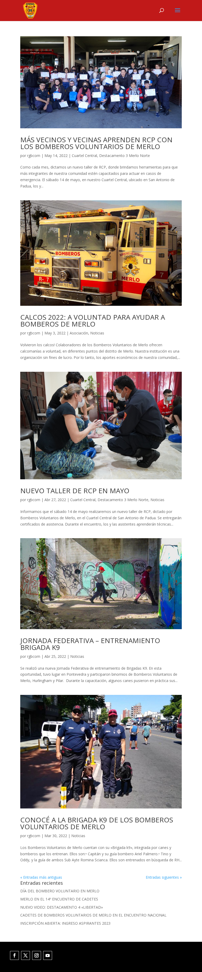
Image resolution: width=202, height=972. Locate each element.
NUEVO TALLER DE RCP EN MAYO (74, 490)
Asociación (79, 332)
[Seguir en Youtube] (47, 955)
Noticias (97, 332)
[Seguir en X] (25, 955)
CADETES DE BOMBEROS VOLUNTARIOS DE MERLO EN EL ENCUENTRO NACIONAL (93, 915)
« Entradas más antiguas (41, 877)
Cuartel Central (84, 155)
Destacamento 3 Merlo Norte (124, 155)
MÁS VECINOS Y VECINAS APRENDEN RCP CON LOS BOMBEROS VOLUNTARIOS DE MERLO (96, 143)
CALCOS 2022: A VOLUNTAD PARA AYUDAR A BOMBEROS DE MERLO (92, 320)
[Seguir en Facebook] (14, 955)
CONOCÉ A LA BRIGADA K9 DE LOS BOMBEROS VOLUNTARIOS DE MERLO (96, 823)
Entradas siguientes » (164, 877)
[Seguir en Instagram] (36, 955)
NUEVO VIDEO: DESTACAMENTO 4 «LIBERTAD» (61, 907)
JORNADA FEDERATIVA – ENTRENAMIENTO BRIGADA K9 (90, 644)
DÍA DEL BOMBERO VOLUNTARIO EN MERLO (59, 890)
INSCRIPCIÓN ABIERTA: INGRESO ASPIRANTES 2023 (65, 923)
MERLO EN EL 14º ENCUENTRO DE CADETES (59, 899)
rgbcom (33, 155)
